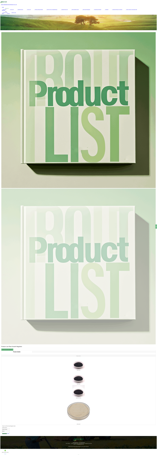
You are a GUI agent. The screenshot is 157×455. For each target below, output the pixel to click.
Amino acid (29, 9)
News (6, 11)
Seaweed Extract (20, 9)
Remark (3, 431)
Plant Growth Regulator (86, 9)
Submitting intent (4, 433)
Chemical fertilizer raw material (117, 9)
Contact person (4, 427)
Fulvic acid (12, 9)
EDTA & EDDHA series (75, 9)
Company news (5, 12)
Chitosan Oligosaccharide (39, 9)
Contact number (4, 429)
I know (5, 453)
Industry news (14, 12)
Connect (8, 13)
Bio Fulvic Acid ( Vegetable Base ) (52, 9)
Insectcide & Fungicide (97, 9)
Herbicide (106, 9)
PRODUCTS (7, 8)
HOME (3, 7)
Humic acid (4, 9)
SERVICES (3, 10)
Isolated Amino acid (65, 9)
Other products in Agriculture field (131, 9)
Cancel (8, 433)
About (3, 13)
